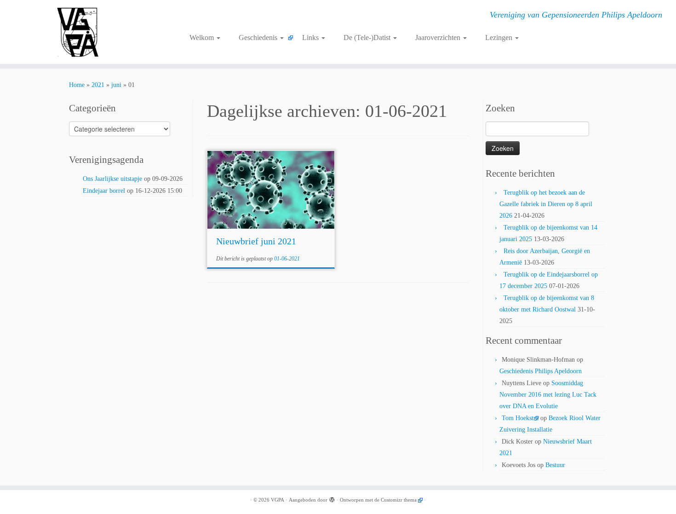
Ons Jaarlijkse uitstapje (112, 178)
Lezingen (499, 37)
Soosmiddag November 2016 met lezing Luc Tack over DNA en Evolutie (547, 395)
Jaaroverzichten (438, 37)
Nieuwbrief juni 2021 (256, 241)
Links (311, 37)
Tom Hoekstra (520, 418)
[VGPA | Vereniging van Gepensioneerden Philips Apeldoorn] (78, 32)
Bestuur (555, 465)
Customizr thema (399, 499)
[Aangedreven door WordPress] (332, 498)
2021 (98, 84)
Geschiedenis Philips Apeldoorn (540, 371)
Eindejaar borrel (104, 190)
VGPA (277, 499)
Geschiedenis (259, 37)
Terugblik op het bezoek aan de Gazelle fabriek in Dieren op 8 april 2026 (545, 204)
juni (116, 84)
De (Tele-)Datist (368, 37)
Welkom (202, 37)
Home (77, 84)
